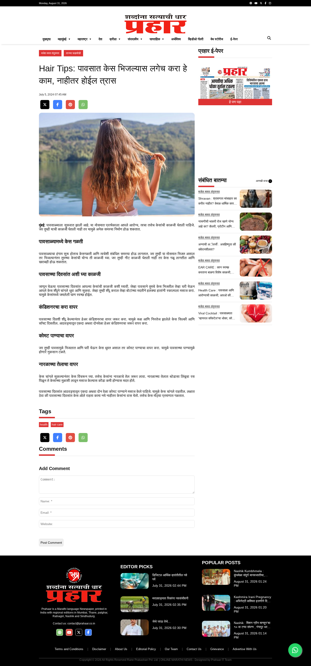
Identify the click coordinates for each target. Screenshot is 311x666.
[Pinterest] (70, 105)
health (44, 424)
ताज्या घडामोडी (73, 53)
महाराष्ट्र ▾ (84, 39)
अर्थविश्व (176, 39)
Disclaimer (99, 649)
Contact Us (194, 649)
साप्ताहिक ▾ (157, 39)
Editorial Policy (146, 649)
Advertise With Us (245, 649)
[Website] (251, 3)
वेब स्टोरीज (217, 39)
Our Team (171, 649)
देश (100, 39)
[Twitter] (261, 3)
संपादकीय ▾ (135, 39)
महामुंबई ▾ (64, 39)
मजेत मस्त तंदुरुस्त (50, 53)
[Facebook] (265, 3)
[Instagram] (270, 3)
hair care (57, 424)
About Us (121, 649)
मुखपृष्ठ (47, 39)
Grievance (217, 649)
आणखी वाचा (263, 181)
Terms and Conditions (69, 649)
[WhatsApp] (83, 105)
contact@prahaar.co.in (81, 623)
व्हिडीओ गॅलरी (195, 39)
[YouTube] (256, 3)
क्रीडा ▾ (115, 39)
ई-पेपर (234, 39)
